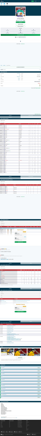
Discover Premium (20, 311)
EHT (13, 190)
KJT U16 (6, 125)
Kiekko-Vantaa (4, 394)
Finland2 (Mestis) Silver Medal (10, 335)
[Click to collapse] (40, 118)
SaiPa (5, 156)
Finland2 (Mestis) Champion (10, 337)
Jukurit (5, 153)
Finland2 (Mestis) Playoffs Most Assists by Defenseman (13, 339)
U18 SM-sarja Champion (10, 328)
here (16, 417)
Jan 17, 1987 (18, 73)
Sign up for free (3, 259)
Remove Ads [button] (23, 91)
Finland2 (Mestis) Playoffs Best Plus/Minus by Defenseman (14, 338)
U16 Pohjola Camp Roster (10, 325)
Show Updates (20, 24)
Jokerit (18, 20)
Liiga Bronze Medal (9, 341)
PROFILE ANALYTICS (22, 37)
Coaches (10, 117)
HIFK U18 (6, 130)
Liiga (19, 156)
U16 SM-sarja (20, 125)
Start (1, 65)
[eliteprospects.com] (2, 1)
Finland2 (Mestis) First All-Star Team (11, 333)
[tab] (10, 115)
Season (10, 321)
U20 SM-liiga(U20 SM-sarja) (4, 283)
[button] (20, 22)
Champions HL (15, 187)
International (20, 160)
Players (10, 288)
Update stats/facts (21, 67)
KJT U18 (6, 126)
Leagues (10, 263)
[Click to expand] (40, 290)
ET (13, 186)
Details (39, 367)
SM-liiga (19, 138)
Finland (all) (6, 160)
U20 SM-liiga (20, 134)
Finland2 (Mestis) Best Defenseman (11, 336)
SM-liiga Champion (9, 332)
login (7, 259)
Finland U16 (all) (7, 129)
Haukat (19, 79)
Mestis (21, 20)
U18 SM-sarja (20, 126)
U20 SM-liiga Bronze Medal (10, 329)
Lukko (5, 161)
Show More (20, 357)
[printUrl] (20, 41)
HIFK (5, 138)
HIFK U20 (6, 134)
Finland (7, 190)
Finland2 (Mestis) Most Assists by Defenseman (12, 334)
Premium (39, 83)
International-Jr (20, 129)
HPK (5, 169)
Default (10, 115)
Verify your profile (3, 417)
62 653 (17, 37)
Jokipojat (6, 152)
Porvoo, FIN (18, 76)
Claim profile (21, 26)
